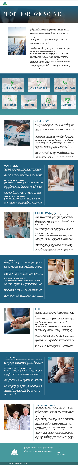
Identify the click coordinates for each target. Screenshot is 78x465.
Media (59, 452)
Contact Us (31, 3)
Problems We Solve (24, 3)
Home (10, 3)
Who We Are (15, 3)
